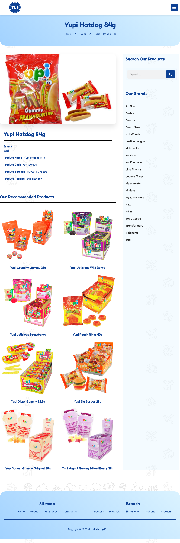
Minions (130, 190)
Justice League (135, 141)
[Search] (170, 74)
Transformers (134, 225)
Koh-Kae (131, 155)
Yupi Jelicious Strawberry (28, 334)
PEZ (128, 204)
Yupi (83, 33)
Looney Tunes (134, 176)
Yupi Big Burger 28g (87, 401)
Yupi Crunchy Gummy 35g (28, 267)
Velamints (132, 232)
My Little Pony (135, 197)
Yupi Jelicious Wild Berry (87, 267)
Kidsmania (132, 148)
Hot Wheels (133, 134)
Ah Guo (130, 106)
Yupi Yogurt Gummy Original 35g (28, 468)
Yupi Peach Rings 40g (87, 334)
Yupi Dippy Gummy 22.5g (28, 401)
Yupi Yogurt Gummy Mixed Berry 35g (87, 468)
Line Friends (133, 169)
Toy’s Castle (133, 218)
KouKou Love (134, 162)
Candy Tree (133, 127)
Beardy (130, 120)
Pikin (129, 211)
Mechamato (133, 183)
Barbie (130, 113)
